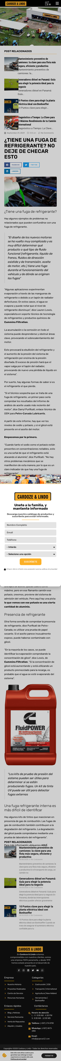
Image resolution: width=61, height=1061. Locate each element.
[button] (58, 477)
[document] (30, 530)
